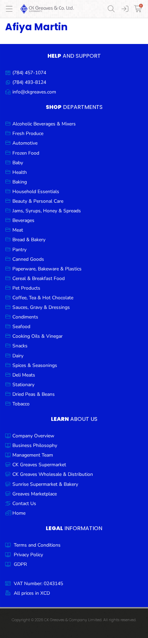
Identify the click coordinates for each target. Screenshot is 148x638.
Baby (17, 162)
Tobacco (21, 404)
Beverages (23, 220)
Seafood (21, 326)
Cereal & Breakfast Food (38, 278)
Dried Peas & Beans (33, 394)
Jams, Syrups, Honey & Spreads (46, 211)
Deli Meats (23, 375)
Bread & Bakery (28, 239)
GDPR (20, 564)
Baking (19, 182)
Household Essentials (35, 191)
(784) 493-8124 (29, 82)
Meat (17, 230)
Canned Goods (28, 259)
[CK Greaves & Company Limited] (47, 9)
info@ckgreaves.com (34, 92)
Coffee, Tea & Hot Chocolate (42, 297)
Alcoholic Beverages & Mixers (44, 124)
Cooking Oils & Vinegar (37, 336)
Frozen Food (25, 153)
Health (19, 172)
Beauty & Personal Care (37, 201)
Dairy (17, 355)
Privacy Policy (28, 554)
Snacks (20, 346)
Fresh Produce (27, 133)
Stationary (23, 384)
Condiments (25, 317)
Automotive (25, 143)
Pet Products (26, 288)
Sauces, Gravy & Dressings (41, 307)
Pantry (19, 249)
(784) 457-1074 (29, 72)
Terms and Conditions (37, 545)
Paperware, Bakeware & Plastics (47, 269)
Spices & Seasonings (34, 365)
